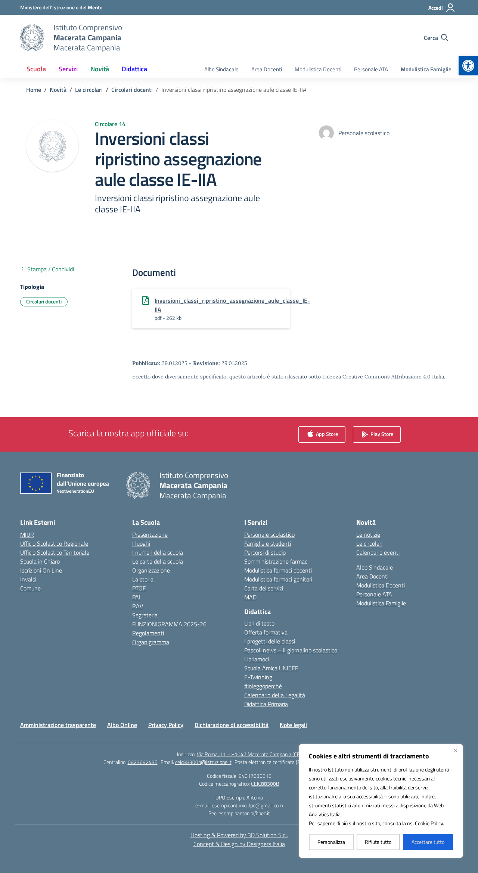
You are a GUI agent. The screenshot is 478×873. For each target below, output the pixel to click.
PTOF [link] (139, 588)
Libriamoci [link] (256, 659)
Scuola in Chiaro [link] (40, 561)
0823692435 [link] (143, 762)
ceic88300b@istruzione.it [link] (203, 762)
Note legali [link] (293, 724)
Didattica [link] (134, 69)
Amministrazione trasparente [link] (58, 724)
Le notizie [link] (368, 534)
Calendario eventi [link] (378, 552)
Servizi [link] (68, 69)
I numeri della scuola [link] (157, 552)
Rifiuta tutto (378, 842)
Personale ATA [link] (371, 69)
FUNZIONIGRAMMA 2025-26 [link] (169, 624)
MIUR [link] (27, 534)
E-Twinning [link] (258, 677)
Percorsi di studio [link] (265, 552)
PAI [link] (136, 597)
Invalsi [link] (28, 579)
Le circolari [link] (369, 543)
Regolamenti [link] (148, 633)
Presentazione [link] (150, 534)
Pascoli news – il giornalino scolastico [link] (290, 650)
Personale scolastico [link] (269, 534)
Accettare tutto (428, 842)
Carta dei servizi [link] (263, 588)
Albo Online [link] (122, 724)
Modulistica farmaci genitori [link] (278, 579)
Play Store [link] (381, 433)
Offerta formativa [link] (266, 632)
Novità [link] (99, 69)
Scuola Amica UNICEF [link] (271, 668)
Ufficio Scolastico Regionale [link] (54, 543)
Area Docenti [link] (266, 69)
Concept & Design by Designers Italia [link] (239, 843)
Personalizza (331, 842)
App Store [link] (326, 433)
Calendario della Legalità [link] (274, 694)
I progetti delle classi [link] (269, 641)
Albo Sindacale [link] (221, 69)
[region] (381, 801)
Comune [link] (30, 588)
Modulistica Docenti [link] (318, 69)
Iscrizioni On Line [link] (41, 570)
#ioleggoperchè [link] (263, 686)
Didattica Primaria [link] (266, 703)
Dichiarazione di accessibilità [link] (232, 724)
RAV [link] (137, 606)
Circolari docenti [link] (44, 301)
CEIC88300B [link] (265, 784)
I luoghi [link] (141, 543)
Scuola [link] (36, 69)
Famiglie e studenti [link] (267, 543)
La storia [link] (142, 579)
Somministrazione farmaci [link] (276, 561)
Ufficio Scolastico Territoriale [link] (54, 552)
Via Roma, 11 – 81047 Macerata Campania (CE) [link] (249, 754)
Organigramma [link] (150, 641)
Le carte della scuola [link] (157, 561)
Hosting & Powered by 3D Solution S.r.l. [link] (239, 834)
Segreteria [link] (145, 615)
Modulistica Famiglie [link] (426, 69)
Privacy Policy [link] (165, 724)
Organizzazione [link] (151, 570)
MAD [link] (250, 597)
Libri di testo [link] (259, 623)
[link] (468, 65)
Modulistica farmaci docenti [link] (278, 570)
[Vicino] (455, 750)
